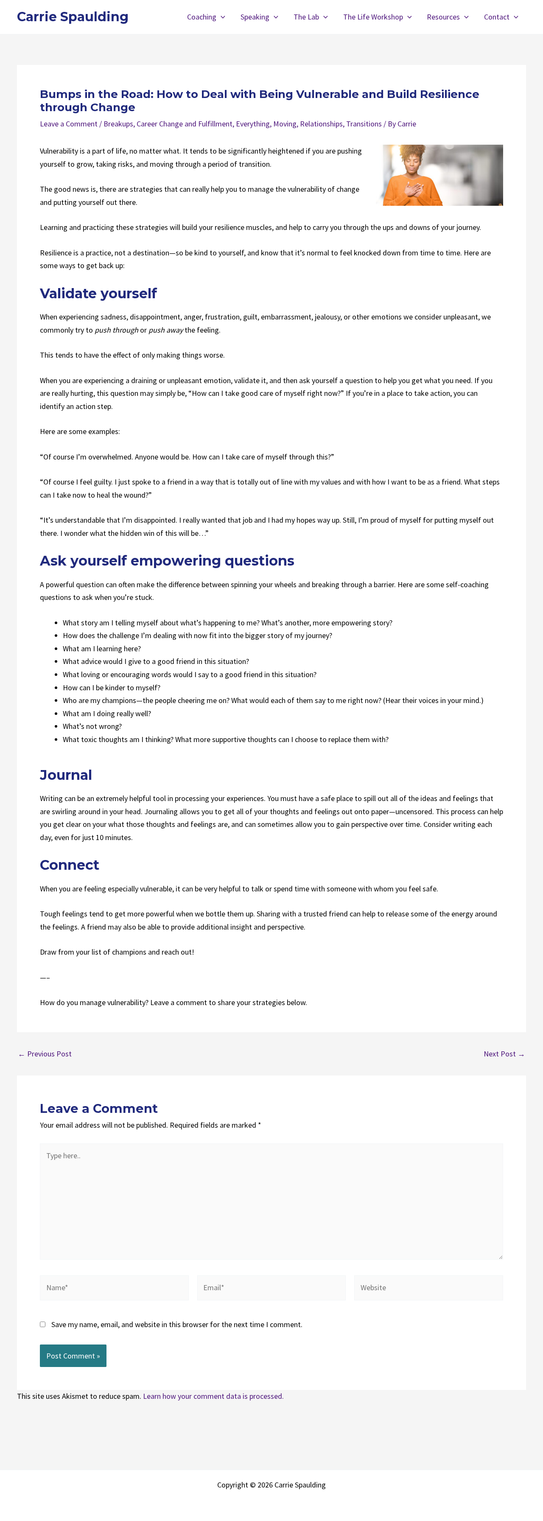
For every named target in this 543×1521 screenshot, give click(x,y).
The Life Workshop (373, 17)
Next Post (504, 1054)
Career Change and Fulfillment (184, 124)
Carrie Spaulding (73, 17)
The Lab (306, 17)
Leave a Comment (69, 124)
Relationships (321, 124)
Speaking (255, 17)
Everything (253, 124)
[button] (220, 17)
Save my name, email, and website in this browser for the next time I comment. (176, 1324)
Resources (443, 17)
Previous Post (45, 1054)
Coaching (201, 17)
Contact (496, 17)
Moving (285, 124)
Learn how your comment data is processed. (213, 1396)
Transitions (364, 124)
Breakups (118, 124)
